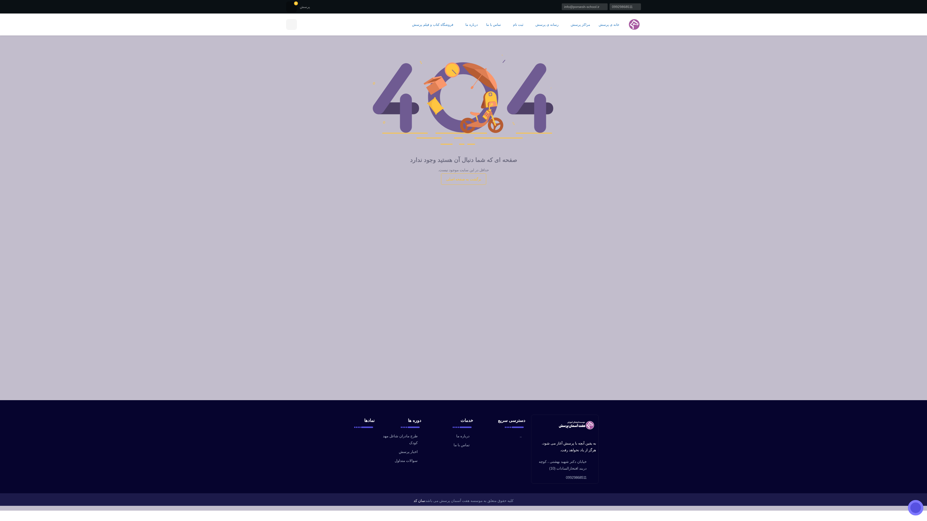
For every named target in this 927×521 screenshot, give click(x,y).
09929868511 (623, 7)
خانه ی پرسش (609, 25)
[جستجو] (291, 24)
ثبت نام (517, 25)
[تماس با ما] (915, 507)
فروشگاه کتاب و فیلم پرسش (432, 25)
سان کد (419, 501)
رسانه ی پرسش (546, 25)
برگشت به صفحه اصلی (463, 179)
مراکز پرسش (580, 25)
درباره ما (471, 25)
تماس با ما (493, 25)
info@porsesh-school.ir (582, 7)
